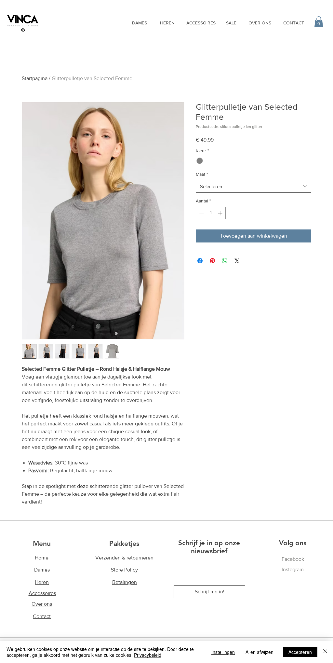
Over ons (42, 604)
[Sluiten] (325, 652)
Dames (42, 570)
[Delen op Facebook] (200, 261)
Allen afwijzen (259, 652)
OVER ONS (259, 22)
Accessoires (42, 593)
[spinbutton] (211, 213)
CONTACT (293, 22)
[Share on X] (237, 261)
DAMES (139, 22)
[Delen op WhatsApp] (225, 261)
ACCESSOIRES (201, 22)
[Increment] (221, 213)
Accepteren (300, 652)
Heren (42, 582)
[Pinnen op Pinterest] (212, 261)
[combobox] (253, 186)
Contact (42, 616)
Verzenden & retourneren (124, 557)
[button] (318, 21)
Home (41, 557)
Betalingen (124, 582)
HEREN (167, 22)
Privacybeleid (147, 655)
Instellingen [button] (223, 652)
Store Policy (124, 570)
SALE (231, 22)
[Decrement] (201, 213)
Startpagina (34, 78)
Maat (202, 174)
